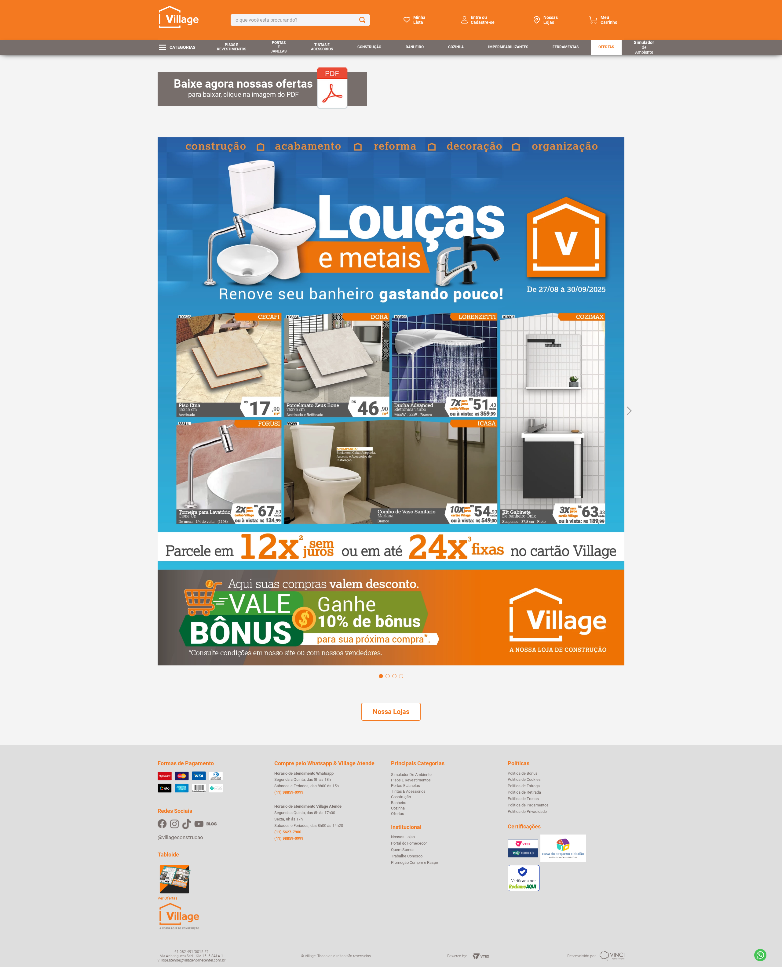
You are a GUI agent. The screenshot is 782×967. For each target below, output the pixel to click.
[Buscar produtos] (363, 20)
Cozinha (456, 47)
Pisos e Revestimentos (231, 47)
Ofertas (606, 47)
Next (627, 411)
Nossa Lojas (391, 711)
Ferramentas (566, 47)
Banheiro (415, 47)
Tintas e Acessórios (322, 47)
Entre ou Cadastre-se (483, 20)
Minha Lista (419, 20)
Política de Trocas (523, 799)
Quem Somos (403, 850)
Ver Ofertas (167, 898)
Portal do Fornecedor (409, 843)
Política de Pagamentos (528, 805)
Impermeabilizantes (508, 47)
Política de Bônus (523, 773)
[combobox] (300, 20)
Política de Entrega (524, 786)
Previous (154, 411)
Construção (369, 47)
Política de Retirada (524, 792)
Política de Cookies (524, 779)
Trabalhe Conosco (406, 856)
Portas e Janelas (279, 47)
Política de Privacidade (527, 811)
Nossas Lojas (550, 20)
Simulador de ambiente (411, 774)
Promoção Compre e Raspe (414, 862)
